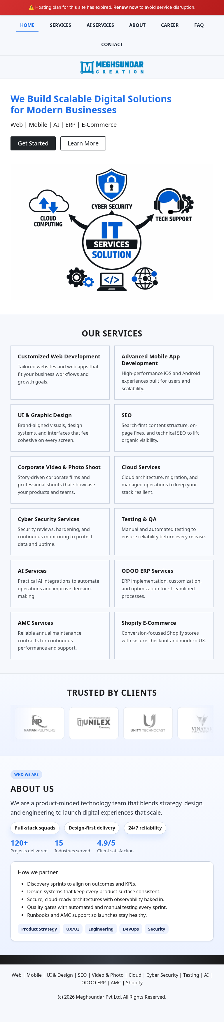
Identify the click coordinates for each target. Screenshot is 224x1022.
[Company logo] (112, 66)
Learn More (83, 143)
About (137, 25)
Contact (112, 44)
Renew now (125, 7)
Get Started (33, 143)
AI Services (100, 25)
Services (60, 25)
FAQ (199, 25)
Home (27, 25)
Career (170, 25)
